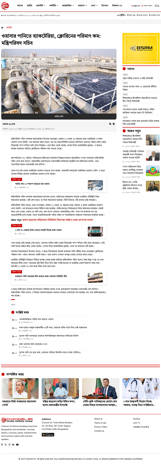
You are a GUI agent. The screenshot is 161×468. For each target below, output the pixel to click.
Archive (136, 419)
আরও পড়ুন (134, 131)
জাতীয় (29, 6)
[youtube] (17, 445)
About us (98, 419)
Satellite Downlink (141, 427)
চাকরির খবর (155, 15)
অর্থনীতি (52, 6)
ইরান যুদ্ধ (132, 15)
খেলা (93, 6)
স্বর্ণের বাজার (143, 15)
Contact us (99, 431)
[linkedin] (13, 445)
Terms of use (100, 423)
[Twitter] (6, 445)
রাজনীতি (40, 6)
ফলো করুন (147, 6)
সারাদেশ (81, 6)
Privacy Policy (100, 427)
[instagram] (9, 445)
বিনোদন (105, 6)
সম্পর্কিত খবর (15, 374)
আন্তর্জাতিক (67, 6)
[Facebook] (2, 445)
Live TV (136, 423)
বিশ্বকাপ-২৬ (117, 6)
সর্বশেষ (20, 6)
